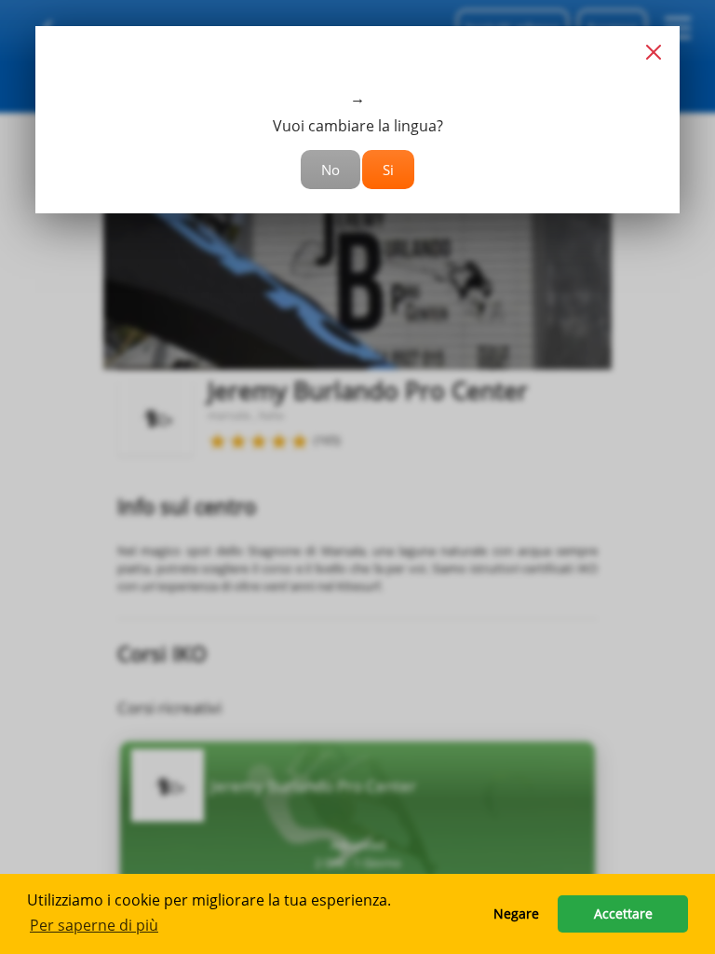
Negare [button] (516, 913)
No (330, 169)
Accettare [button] (623, 913)
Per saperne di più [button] (94, 925)
